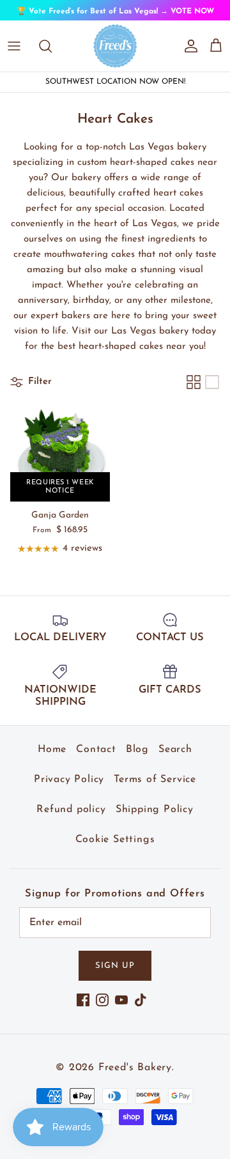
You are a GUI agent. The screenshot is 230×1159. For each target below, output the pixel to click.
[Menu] (14, 46)
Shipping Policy (155, 809)
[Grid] (193, 382)
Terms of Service (155, 779)
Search (175, 749)
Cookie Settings (115, 839)
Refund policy (70, 809)
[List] (212, 382)
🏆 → (115, 11)
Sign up (115, 966)
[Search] (52, 46)
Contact (96, 749)
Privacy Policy (69, 779)
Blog (137, 749)
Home (52, 749)
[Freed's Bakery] (115, 46)
